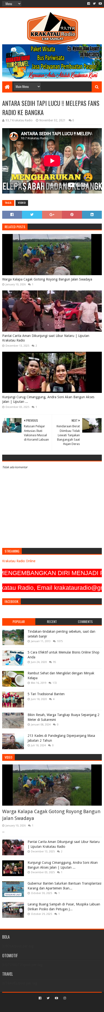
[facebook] (88, 3)
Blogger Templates (72, 1006)
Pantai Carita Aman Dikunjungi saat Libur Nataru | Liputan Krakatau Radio (45, 338)
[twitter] (94, 3)
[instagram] (64, 998)
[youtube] (100, 3)
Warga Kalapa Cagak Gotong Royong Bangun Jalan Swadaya (47, 279)
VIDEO (22, 203)
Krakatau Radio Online (18, 561)
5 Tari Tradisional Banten (46, 694)
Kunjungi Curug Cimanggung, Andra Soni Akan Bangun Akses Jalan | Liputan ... (48, 399)
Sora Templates (45, 1006)
